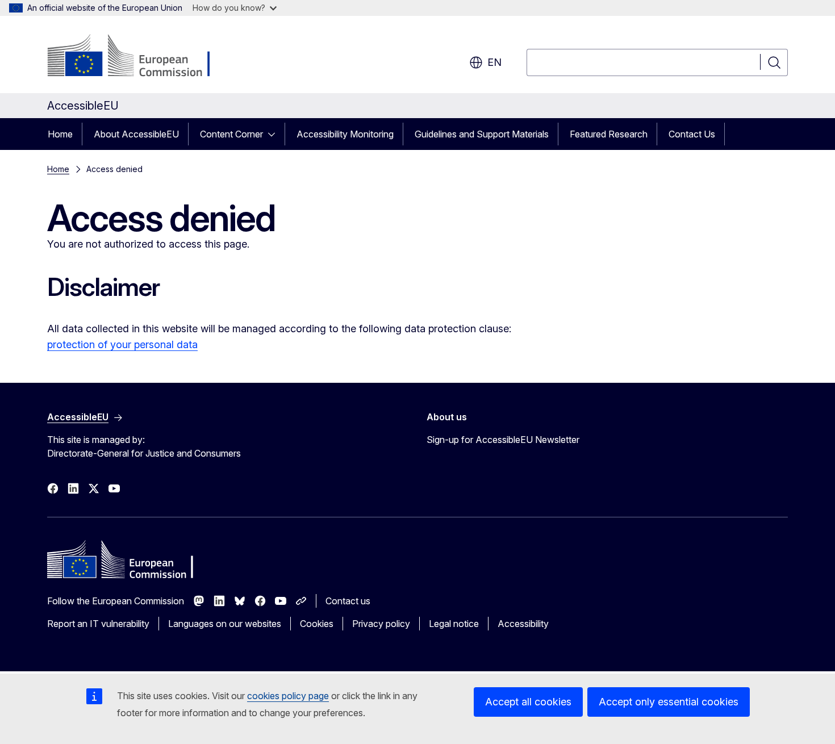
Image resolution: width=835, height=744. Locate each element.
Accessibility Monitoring (345, 134)
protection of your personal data (122, 344)
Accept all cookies (528, 702)
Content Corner (231, 134)
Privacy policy (381, 623)
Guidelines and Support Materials (482, 134)
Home (60, 134)
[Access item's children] (275, 134)
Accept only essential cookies (668, 702)
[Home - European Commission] (139, 57)
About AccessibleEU (136, 134)
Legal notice (454, 623)
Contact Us (692, 134)
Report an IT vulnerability (98, 623)
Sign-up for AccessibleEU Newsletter (503, 439)
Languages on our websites (224, 623)
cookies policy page (288, 695)
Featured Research (609, 134)
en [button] (494, 62)
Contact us (347, 601)
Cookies (316, 623)
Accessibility (523, 623)
